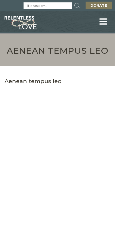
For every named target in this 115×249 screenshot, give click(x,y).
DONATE (98, 5)
